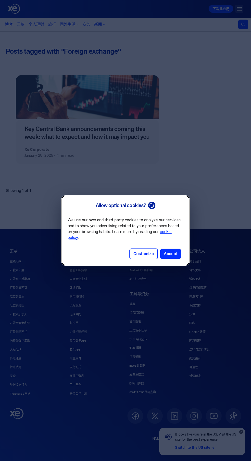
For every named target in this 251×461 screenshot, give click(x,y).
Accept (170, 253)
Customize (143, 253)
